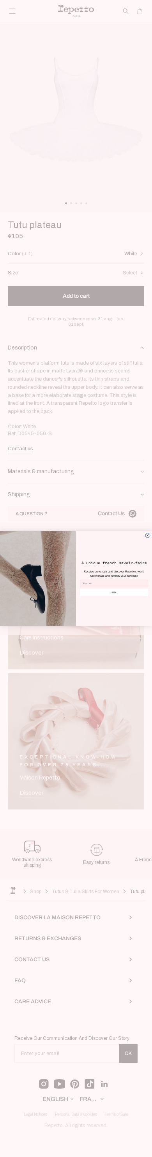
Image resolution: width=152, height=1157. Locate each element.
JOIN (114, 592)
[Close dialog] (147, 535)
